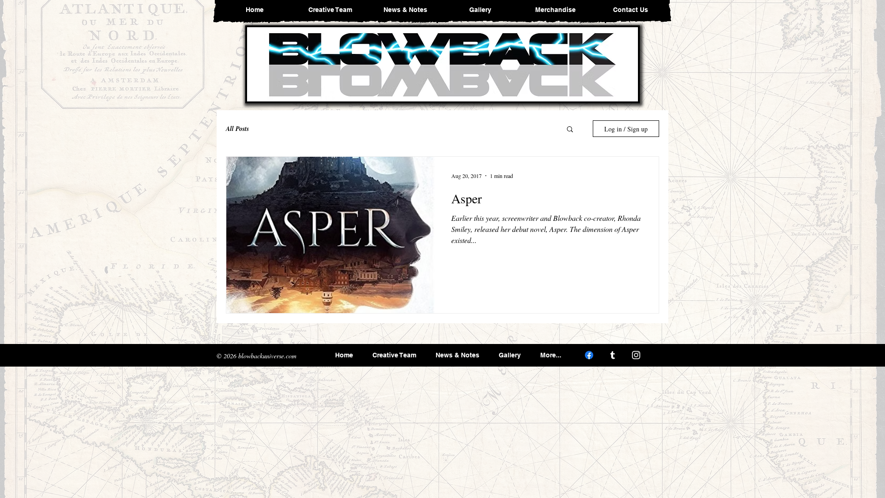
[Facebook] (589, 355)
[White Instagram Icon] (636, 355)
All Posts (237, 129)
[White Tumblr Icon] (612, 355)
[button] (570, 130)
